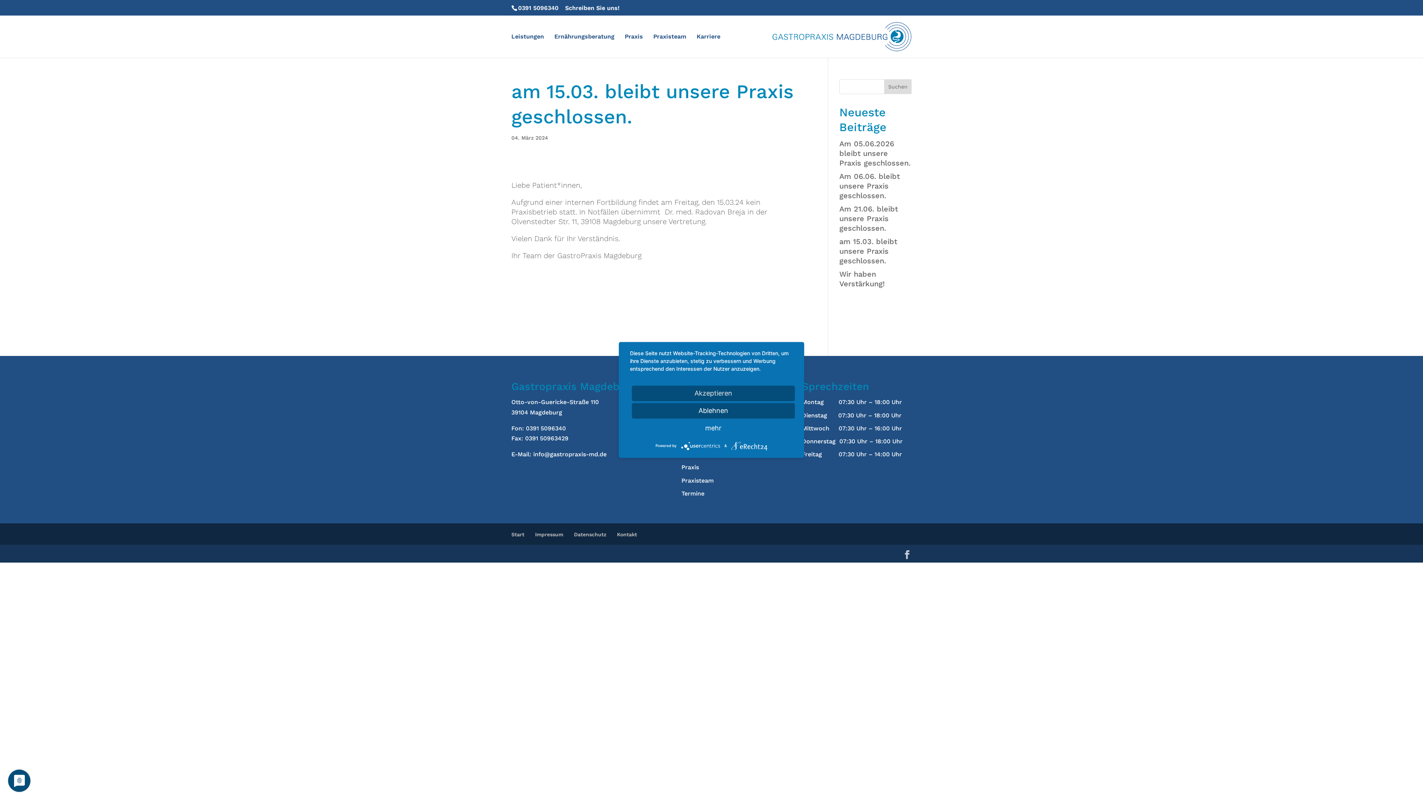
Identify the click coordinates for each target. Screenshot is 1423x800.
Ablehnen (713, 410)
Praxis (634, 37)
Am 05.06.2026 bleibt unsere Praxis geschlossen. (874, 153)
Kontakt (627, 534)
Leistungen (527, 37)
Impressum (549, 534)
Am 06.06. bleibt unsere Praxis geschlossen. (869, 186)
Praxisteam (669, 37)
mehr (713, 428)
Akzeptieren (713, 393)
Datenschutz (590, 534)
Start (517, 534)
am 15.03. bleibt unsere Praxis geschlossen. (868, 251)
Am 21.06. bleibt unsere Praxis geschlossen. (868, 218)
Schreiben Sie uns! (592, 7)
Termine (692, 493)
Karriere (708, 37)
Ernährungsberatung (584, 37)
